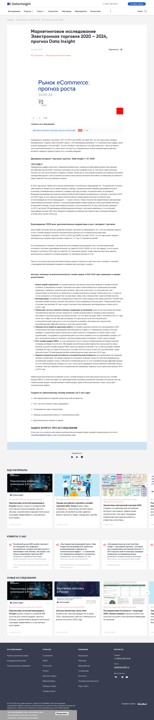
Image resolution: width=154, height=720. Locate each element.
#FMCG (82, 607)
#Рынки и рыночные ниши (58, 55)
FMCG (45, 660)
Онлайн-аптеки (49, 691)
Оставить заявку (136, 4)
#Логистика (131, 607)
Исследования (14, 11)
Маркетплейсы (49, 681)
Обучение (82, 660)
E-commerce (48, 655)
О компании (83, 671)
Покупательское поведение (18, 666)
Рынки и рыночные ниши (17, 655)
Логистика (47, 666)
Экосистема (95, 11)
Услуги (40, 11)
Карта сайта (83, 686)
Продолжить (62, 713)
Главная (10, 20)
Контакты (82, 676)
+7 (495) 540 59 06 (110, 4)
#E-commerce (37, 55)
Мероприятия (81, 11)
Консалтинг (53, 11)
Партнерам (66, 11)
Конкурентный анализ (16, 660)
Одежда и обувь (49, 686)
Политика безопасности (88, 681)
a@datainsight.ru (121, 667)
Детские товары (49, 676)
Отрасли (27, 11)
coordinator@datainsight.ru (42, 435)
